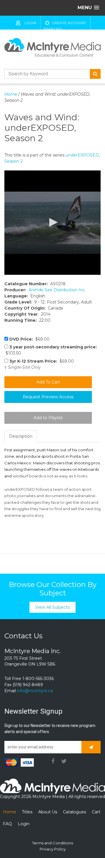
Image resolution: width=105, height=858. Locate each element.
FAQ (7, 823)
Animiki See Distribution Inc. (57, 289)
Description (20, 436)
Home (10, 94)
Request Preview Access (48, 396)
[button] (52, 222)
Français (52, 29)
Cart (96, 812)
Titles (27, 812)
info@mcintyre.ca (35, 690)
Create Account (69, 23)
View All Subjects (52, 607)
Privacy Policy (53, 849)
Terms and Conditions (52, 843)
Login (30, 23)
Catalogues (74, 812)
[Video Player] (52, 222)
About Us (47, 812)
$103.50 (50, 350)
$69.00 (29, 339)
